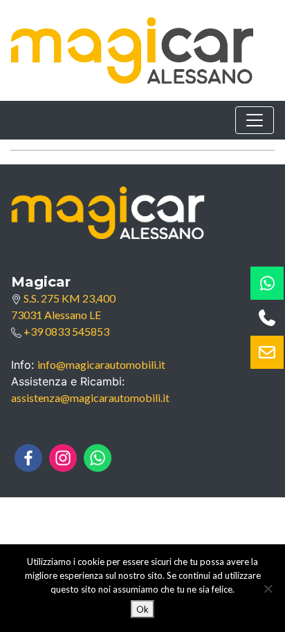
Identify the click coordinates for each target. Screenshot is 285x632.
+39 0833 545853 (65, 331)
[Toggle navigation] (254, 120)
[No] (268, 588)
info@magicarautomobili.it (101, 364)
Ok (142, 609)
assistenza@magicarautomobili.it (90, 397)
